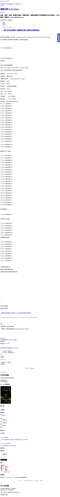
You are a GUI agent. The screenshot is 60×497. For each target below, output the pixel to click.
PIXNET (21, 480)
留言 (11, 347)
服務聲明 (41, 480)
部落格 (4, 23)
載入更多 (2, 356)
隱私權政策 (36, 480)
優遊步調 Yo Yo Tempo (9, 9)
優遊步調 (2, 341)
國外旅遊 (9, 351)
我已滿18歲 (3, 494)
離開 (7, 494)
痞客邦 (9, 347)
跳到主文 (2, 12)
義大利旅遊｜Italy (11, 352)
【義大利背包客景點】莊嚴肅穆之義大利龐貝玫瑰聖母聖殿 (21, 30)
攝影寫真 (10, 20)
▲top (1, 354)
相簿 (4, 22)
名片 (4, 25)
